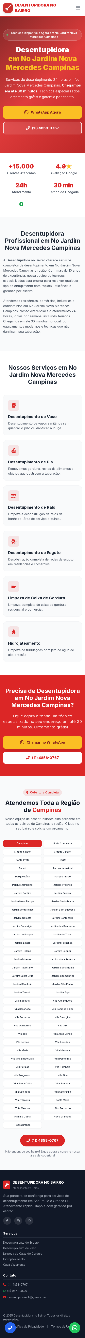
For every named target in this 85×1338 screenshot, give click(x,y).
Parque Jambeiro (22, 884)
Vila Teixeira (22, 1100)
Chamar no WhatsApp (46, 742)
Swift (63, 859)
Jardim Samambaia (62, 967)
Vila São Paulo (62, 1091)
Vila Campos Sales (63, 1008)
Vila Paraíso (22, 1066)
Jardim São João (22, 984)
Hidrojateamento (14, 1259)
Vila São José (22, 1091)
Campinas (22, 843)
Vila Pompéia (62, 1066)
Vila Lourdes (62, 1042)
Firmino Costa (22, 1116)
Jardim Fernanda (63, 942)
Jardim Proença (62, 884)
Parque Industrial (63, 868)
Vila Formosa (22, 1017)
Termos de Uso (61, 1326)
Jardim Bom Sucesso (62, 909)
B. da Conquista (63, 843)
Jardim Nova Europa (22, 901)
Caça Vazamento (14, 1264)
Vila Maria (22, 1050)
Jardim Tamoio (22, 992)
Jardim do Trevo (62, 934)
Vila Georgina (63, 1017)
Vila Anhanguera (62, 1000)
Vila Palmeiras (62, 1058)
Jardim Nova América (62, 959)
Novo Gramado (63, 1116)
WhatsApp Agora (46, 112)
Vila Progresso (22, 1075)
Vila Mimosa (63, 1050)
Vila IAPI (62, 1025)
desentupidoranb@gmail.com (27, 1297)
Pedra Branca (22, 1124)
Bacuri (22, 868)
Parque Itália (22, 876)
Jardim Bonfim (22, 893)
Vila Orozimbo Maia (22, 1058)
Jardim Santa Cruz (22, 975)
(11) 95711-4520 (17, 1290)
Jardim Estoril (22, 942)
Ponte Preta (22, 859)
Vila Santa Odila (22, 1083)
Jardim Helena (22, 951)
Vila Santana (63, 1083)
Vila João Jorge (62, 1033)
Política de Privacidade (29, 1326)
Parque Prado (63, 876)
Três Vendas (22, 1108)
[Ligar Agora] (10, 1327)
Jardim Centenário (63, 917)
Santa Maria (62, 1100)
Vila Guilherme (22, 1025)
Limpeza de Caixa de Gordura (22, 1253)
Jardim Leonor (62, 951)
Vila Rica (63, 1075)
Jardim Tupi (63, 992)
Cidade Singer (22, 851)
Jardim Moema (22, 959)
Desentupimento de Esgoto (21, 1242)
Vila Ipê (22, 1033)
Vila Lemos (22, 1042)
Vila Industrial (22, 1000)
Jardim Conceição (22, 926)
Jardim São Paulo (62, 984)
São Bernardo (63, 1108)
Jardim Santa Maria (62, 901)
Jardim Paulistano (22, 967)
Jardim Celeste (22, 917)
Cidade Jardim (62, 851)
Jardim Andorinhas (22, 909)
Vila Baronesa (22, 1008)
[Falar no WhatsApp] (74, 1327)
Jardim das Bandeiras (62, 926)
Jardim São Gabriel (62, 975)
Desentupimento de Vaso (19, 1248)
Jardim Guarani (62, 893)
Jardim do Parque (22, 934)
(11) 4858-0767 (45, 128)
